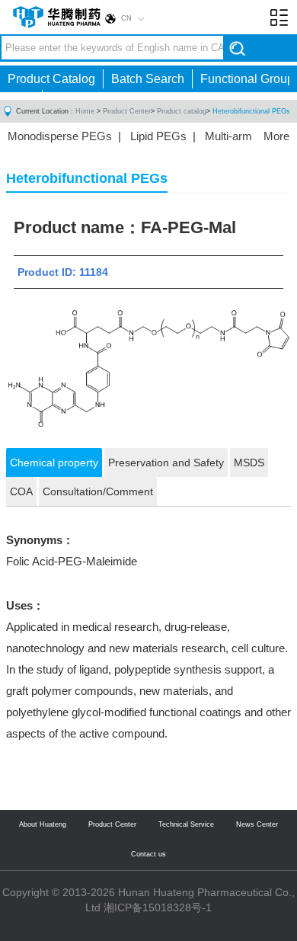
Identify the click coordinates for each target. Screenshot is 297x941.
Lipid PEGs (158, 136)
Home (84, 111)
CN (126, 18)
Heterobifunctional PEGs (251, 111)
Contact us (148, 854)
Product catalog (181, 111)
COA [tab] (21, 491)
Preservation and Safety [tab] (166, 462)
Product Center (127, 111)
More (276, 136)
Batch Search (147, 78)
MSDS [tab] (249, 462)
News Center (257, 824)
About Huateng (42, 824)
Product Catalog (51, 78)
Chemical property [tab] (54, 462)
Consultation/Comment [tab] (98, 491)
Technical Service (186, 824)
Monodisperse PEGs (60, 136)
